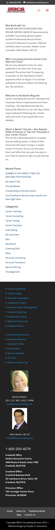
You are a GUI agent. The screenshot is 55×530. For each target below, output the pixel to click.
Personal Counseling (15, 257)
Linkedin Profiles (15, 343)
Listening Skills (13, 248)
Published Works (15, 325)
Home (10, 511)
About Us (20, 511)
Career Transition (14, 225)
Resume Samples (15, 353)
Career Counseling (14, 216)
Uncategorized (12, 271)
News (8, 253)
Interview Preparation (17, 298)
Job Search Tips (13, 181)
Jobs (8, 239)
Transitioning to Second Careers (21, 190)
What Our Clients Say (17, 321)
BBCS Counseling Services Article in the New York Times (26, 60)
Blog (19, 514)
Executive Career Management (22, 307)
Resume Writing (13, 267)
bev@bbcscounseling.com (19, 404)
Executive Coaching (16, 312)
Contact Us (30, 514)
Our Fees (11, 357)
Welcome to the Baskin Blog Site (22, 95)
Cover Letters (13, 348)
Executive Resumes (16, 339)
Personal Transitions (15, 262)
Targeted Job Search (17, 302)
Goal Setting (11, 229)
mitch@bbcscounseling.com (19, 438)
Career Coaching (13, 211)
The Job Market (13, 186)
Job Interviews (12, 234)
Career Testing (12, 220)
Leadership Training (17, 316)
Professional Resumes (18, 334)
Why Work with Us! (15, 25)
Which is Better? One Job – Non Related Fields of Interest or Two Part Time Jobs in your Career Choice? (28, 132)
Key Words (11, 243)
